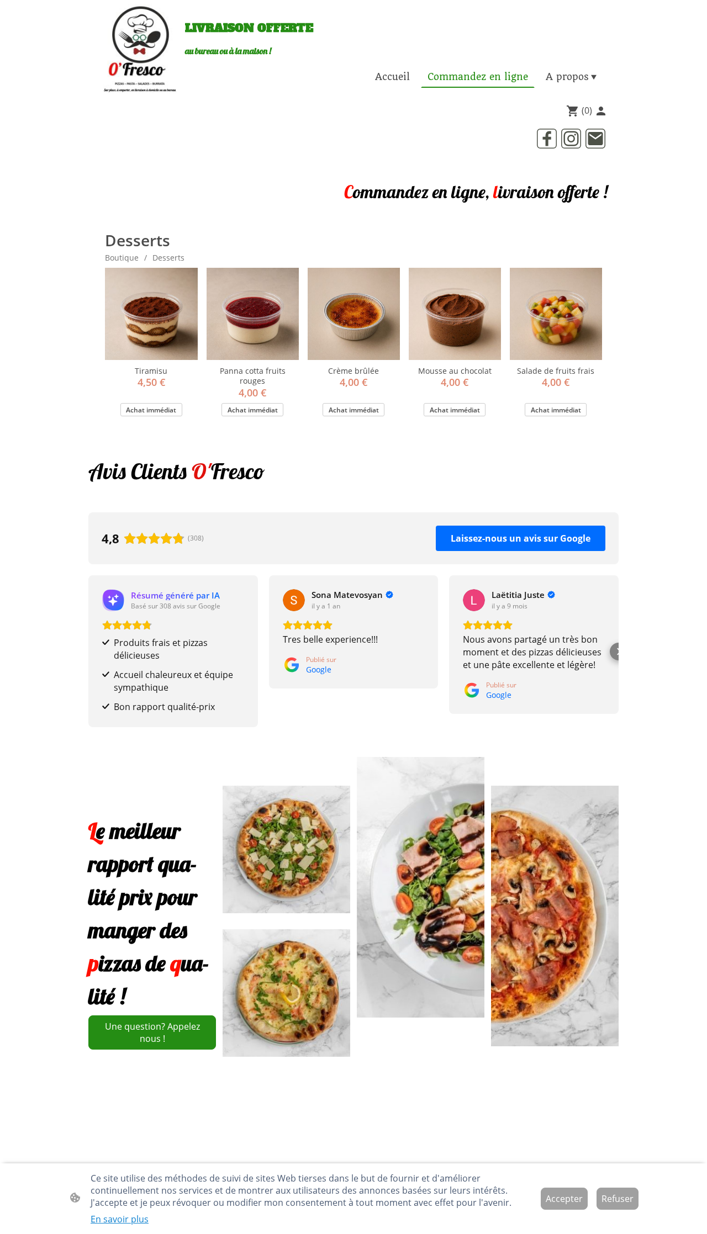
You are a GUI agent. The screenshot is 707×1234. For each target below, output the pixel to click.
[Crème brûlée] (354, 314)
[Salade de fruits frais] (556, 314)
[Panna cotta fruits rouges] (253, 314)
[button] (88, 651)
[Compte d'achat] (601, 111)
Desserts (168, 257)
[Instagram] (571, 139)
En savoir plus (120, 1219)
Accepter (564, 1199)
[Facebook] (547, 139)
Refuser (618, 1199)
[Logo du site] (140, 50)
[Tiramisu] (151, 314)
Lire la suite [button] (486, 677)
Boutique (122, 257)
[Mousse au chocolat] (455, 314)
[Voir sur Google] (113, 600)
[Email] (595, 139)
